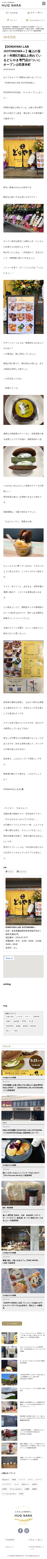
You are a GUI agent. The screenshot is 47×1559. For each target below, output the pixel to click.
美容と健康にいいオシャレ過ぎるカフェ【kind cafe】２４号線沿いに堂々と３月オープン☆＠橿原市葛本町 (32, 1446)
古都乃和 (36, 1016)
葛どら (8, 1031)
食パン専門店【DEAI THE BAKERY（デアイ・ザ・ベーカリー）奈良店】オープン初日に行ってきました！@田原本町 (23, 1217)
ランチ (16, 1484)
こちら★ (19, 789)
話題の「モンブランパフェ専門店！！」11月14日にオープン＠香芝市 (32, 1458)
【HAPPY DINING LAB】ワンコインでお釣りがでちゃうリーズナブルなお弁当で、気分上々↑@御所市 (22, 1305)
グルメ (5, 1123)
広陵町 (27, 1489)
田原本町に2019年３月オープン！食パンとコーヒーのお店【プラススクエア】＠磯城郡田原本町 (32, 1418)
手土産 (31, 1021)
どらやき (19, 1016)
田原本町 (33, 1026)
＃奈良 (15, 1031)
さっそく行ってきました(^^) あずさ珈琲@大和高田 (32, 1362)
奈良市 (34, 1484)
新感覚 (18, 1026)
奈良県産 (16, 1021)
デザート (28, 1016)
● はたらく (9, 1547)
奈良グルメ (25, 1484)
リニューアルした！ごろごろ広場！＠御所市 (32, 1389)
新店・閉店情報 (8, 1208)
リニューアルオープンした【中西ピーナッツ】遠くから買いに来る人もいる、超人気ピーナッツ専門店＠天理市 (32, 1335)
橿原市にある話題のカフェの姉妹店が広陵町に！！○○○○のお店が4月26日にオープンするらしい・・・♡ (32, 1404)
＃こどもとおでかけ (9, 1494)
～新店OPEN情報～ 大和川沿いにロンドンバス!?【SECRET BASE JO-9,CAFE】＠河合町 (32, 1432)
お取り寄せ (10, 1016)
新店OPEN (10, 1026)
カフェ (30, 1479)
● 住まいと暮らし (36, 1540)
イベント (22, 1479)
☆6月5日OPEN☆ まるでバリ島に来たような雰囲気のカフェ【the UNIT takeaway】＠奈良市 (32, 1376)
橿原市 (34, 1489)
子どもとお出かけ (16, 1489)
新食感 (25, 1026)
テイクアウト (6, 1484)
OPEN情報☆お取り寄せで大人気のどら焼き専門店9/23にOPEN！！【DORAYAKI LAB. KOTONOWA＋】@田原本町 (23, 1087)
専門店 (24, 1021)
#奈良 (14, 1479)
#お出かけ (5, 1479)
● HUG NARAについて (36, 1548)
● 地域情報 (9, 1540)
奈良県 (4, 1489)
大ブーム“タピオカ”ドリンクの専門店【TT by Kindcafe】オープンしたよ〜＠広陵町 (32, 1349)
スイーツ (39, 1479)
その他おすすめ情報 (9, 1077)
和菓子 (8, 1021)
